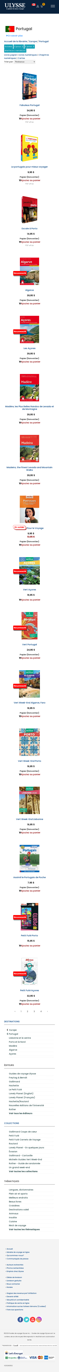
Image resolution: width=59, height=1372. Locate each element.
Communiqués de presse (17, 1259)
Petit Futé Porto (29, 935)
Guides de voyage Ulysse (22, 1073)
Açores (12, 1053)
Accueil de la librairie (15, 41)
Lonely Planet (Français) (22, 1097)
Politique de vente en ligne (18, 1303)
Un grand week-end (19, 1167)
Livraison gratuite (14, 1280)
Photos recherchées (15, 1268)
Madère (13, 1045)
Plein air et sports (18, 1193)
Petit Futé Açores (29, 990)
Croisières (14, 1205)
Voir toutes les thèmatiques (24, 1229)
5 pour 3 (29, 46)
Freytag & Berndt (18, 1077)
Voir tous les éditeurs (20, 1113)
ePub (31, 122)
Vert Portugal (29, 644)
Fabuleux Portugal (30, 105)
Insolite (13, 1217)
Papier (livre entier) (29, 115)
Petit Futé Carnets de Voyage (24, 1139)
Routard (13, 1143)
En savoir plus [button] (15, 35)
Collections (11, 1123)
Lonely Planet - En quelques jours (26, 1147)
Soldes (8, 46)
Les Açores (30, 348)
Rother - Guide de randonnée (24, 1163)
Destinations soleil (19, 1209)
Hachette (14, 1085)
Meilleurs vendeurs (15, 50)
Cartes (21, 58)
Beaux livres (15, 1201)
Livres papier (11, 55)
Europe (13, 1030)
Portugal (13, 1034)
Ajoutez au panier (30, 118)
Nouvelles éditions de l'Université (26, 1105)
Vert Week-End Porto (29, 761)
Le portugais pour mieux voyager (29, 166)
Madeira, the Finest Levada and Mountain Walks (29, 469)
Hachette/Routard (19, 1101)
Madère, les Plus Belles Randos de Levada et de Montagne (29, 408)
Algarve (13, 1049)
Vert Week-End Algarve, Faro (29, 702)
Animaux (13, 1213)
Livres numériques (28, 55)
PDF (27, 122)
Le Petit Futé (15, 1089)
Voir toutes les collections (23, 1171)
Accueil (10, 1249)
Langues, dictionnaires (21, 1189)
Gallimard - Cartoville (21, 1155)
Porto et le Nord (17, 1041)
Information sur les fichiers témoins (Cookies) (26, 1306)
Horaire (10, 1287)
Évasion (13, 1151)
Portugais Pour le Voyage (29, 528)
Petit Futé (14, 1135)
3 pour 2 (18, 46)
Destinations (12, 1021)
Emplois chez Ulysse (15, 1271)
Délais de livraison (14, 1277)
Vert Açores (29, 589)
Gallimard (14, 1081)
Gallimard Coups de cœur (23, 1131)
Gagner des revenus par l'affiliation (21, 1293)
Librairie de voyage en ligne (18, 1252)
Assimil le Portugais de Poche (29, 877)
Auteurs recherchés (15, 1265)
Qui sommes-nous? (15, 1255)
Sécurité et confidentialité (18, 1300)
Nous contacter (13, 1284)
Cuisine (13, 1221)
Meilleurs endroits (18, 1197)
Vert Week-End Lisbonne (29, 819)
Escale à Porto (29, 228)
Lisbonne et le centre (20, 1037)
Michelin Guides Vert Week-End (25, 1159)
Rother (12, 1109)
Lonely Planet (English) (21, 1093)
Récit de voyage (17, 1225)
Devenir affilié (12, 1296)
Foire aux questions (15, 1309)
